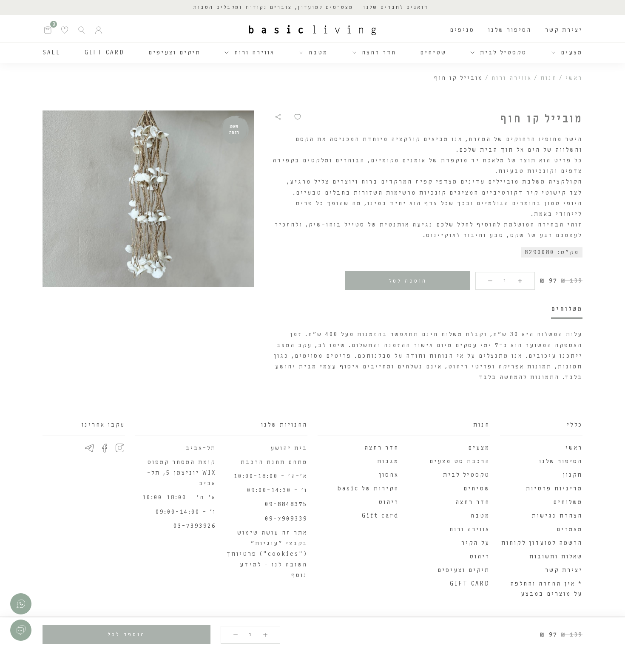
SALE (52, 52)
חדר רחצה (379, 52)
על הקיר (475, 542)
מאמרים (569, 529)
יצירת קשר (563, 29)
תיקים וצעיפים (174, 52)
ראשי (573, 78)
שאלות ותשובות (555, 556)
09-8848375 (286, 504)
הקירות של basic (368, 488)
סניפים (462, 29)
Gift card (380, 515)
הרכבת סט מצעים (459, 461)
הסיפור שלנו (509, 29)
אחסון (389, 474)
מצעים (571, 52)
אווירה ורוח (254, 52)
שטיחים (433, 52)
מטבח (318, 52)
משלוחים (567, 502)
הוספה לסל (408, 281)
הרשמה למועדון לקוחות (541, 542)
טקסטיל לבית (503, 52)
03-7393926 (194, 525)
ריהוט (479, 556)
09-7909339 (286, 518)
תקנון (572, 474)
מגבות (388, 461)
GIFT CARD (105, 52)
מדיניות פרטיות (554, 488)
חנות (548, 78)
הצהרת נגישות (557, 515)
